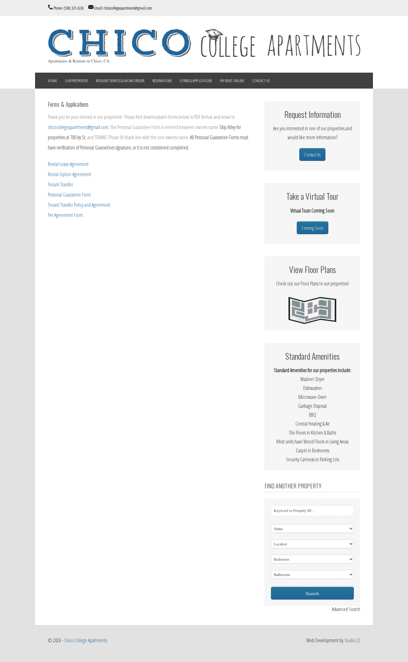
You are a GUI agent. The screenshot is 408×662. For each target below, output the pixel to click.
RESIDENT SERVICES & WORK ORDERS (120, 80)
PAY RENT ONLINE (232, 80)
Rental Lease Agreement (68, 164)
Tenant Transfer (60, 184)
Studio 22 (352, 640)
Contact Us (312, 154)
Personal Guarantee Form (69, 194)
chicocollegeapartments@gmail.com (78, 127)
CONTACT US (261, 80)
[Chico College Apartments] (204, 55)
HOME (52, 80)
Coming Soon (313, 228)
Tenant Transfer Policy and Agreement (79, 204)
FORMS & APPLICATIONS (196, 80)
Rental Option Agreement (69, 174)
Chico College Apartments (85, 640)
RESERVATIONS (162, 80)
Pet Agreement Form (65, 215)
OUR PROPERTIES (76, 80)
